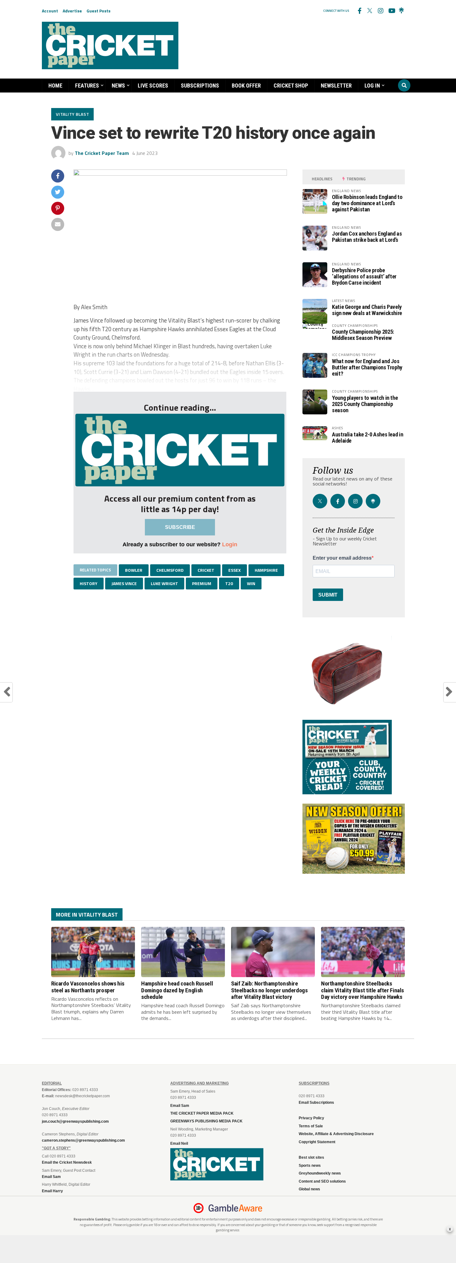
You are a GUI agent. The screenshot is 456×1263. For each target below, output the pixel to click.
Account (50, 10)
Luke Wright (164, 583)
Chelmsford (170, 570)
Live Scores (153, 85)
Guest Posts (98, 10)
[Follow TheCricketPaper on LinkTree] (401, 10)
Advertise (72, 10)
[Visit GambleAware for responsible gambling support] (235, 1208)
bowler (133, 570)
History (88, 583)
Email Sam (179, 1105)
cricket (206, 570)
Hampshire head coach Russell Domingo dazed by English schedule (177, 990)
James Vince (124, 583)
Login (229, 544)
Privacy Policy (311, 1118)
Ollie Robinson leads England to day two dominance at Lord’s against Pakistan (367, 203)
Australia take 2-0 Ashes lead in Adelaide (367, 437)
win (251, 583)
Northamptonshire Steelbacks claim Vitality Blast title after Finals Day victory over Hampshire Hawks (362, 990)
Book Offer (246, 85)
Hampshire (266, 570)
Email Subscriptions (316, 1102)
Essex (234, 570)
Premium (201, 583)
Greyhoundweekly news (320, 1173)
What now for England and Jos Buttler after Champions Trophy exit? (367, 367)
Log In (372, 85)
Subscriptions (200, 85)
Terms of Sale (311, 1126)
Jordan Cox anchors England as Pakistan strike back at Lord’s (367, 236)
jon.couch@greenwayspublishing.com (75, 1121)
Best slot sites (311, 1157)
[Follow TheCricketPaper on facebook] (359, 11)
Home (55, 85)
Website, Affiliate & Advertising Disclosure (336, 1134)
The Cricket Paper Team (102, 153)
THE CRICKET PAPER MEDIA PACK (202, 1113)
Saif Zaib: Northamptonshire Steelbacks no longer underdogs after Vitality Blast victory (269, 990)
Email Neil (179, 1143)
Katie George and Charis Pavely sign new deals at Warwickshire (367, 310)
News (118, 85)
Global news (309, 1189)
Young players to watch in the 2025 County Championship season (365, 404)
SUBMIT (328, 595)
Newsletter (336, 85)
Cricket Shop (291, 85)
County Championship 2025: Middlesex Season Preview (363, 334)
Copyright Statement (317, 1142)
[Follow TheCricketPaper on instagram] (380, 11)
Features (87, 85)
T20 (229, 583)
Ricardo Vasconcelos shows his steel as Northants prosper (87, 987)
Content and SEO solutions (322, 1181)
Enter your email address (342, 558)
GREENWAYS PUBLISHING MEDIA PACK (206, 1121)
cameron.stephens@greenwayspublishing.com (83, 1140)
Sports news (310, 1165)
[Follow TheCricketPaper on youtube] (390, 11)
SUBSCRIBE (180, 527)
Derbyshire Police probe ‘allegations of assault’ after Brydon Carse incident (364, 276)
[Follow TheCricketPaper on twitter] (369, 11)
